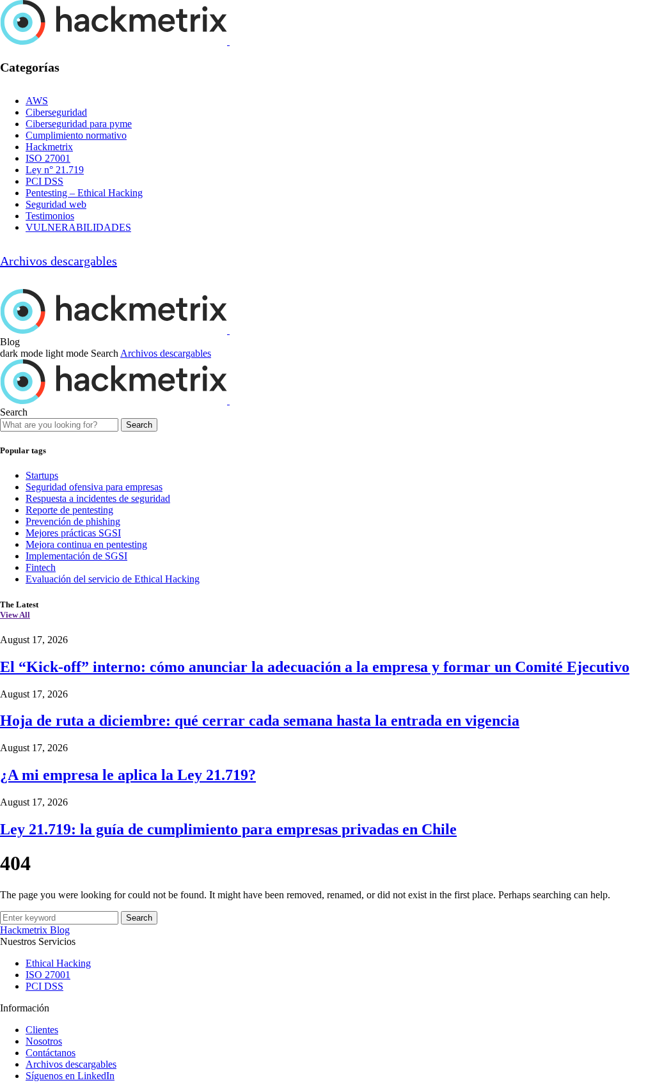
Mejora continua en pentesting (86, 544)
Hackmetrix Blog (35, 929)
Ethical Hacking (58, 963)
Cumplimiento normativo (76, 135)
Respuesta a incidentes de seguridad (98, 498)
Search (139, 425)
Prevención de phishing (73, 521)
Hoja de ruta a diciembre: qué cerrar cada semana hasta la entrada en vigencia (259, 720)
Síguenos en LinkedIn (70, 1075)
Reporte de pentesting (69, 509)
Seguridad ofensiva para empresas (94, 486)
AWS (37, 100)
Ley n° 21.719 (55, 169)
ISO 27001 (48, 158)
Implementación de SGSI (76, 555)
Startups (42, 475)
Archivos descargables (58, 261)
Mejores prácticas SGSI (73, 532)
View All (15, 615)
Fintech (41, 567)
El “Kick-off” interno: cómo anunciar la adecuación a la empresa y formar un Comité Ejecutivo (314, 667)
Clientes (42, 1029)
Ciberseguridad (56, 112)
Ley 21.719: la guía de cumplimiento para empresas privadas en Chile (228, 829)
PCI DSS (44, 181)
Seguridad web (56, 204)
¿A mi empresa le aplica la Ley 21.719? (128, 775)
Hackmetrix (49, 146)
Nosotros (44, 1041)
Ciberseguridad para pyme (79, 123)
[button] (45, 353)
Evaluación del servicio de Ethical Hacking (113, 578)
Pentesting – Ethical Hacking (84, 192)
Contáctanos (50, 1052)
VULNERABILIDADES (78, 227)
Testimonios (50, 215)
